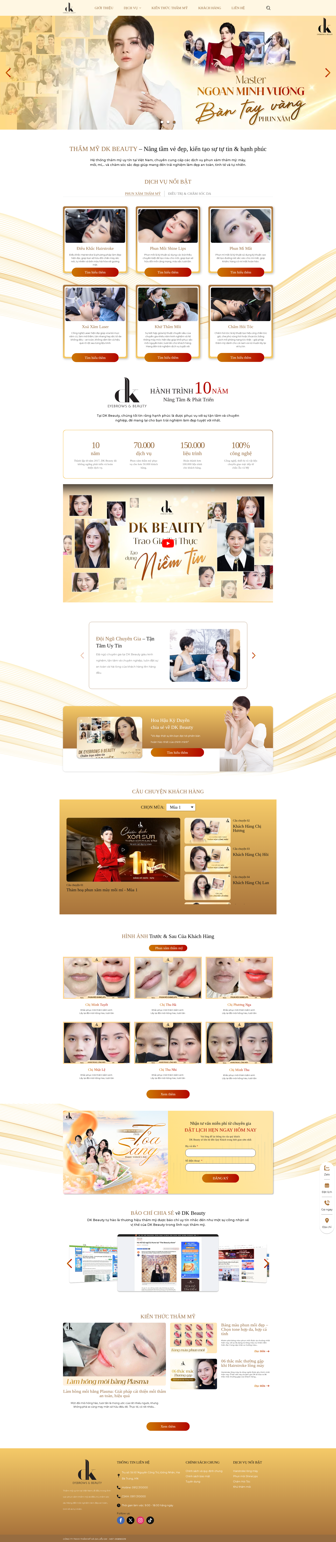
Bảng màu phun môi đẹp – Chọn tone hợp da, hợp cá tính (244, 1329)
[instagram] (140, 1520)
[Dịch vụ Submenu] (142, 8)
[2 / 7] (168, 1262)
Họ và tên (191, 1146)
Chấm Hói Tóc (241, 1481)
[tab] (143, 194)
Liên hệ (238, 8)
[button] (8, 72)
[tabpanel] (168, 281)
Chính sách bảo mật (198, 1476)
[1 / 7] (101, 1263)
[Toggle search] (268, 7)
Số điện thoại (193, 1160)
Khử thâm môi (242, 1486)
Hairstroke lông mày (245, 1471)
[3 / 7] (235, 1263)
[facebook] (121, 1520)
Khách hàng (209, 8)
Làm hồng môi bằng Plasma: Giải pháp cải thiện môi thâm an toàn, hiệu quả (114, 1393)
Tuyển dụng (193, 1481)
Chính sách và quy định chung (204, 1471)
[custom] (150, 1520)
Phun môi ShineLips (245, 1476)
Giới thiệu (104, 8)
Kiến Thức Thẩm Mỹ (170, 8)
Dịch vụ (131, 8)
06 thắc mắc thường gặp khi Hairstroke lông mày (242, 1363)
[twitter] (130, 1520)
